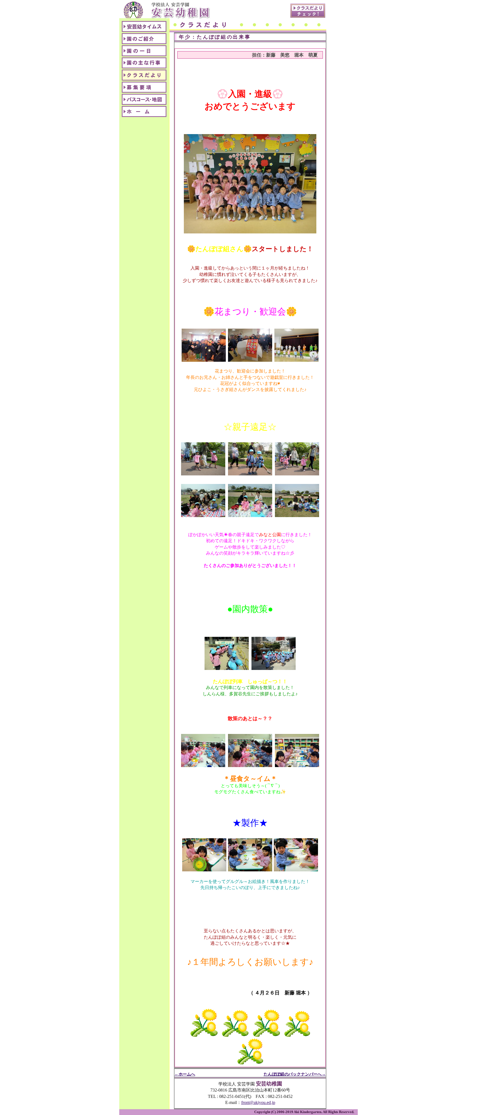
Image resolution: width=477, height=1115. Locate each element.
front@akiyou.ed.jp (258, 1102)
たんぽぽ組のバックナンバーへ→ (295, 1074)
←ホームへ (184, 1074)
